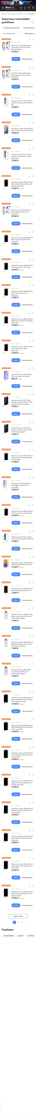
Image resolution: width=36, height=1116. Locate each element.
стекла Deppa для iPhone (11, 28)
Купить (16, 59)
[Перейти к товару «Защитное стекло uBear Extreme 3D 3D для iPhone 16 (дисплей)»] (6, 512)
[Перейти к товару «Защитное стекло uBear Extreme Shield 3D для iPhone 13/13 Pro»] (6, 563)
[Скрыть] (34, 2)
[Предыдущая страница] (10, 922)
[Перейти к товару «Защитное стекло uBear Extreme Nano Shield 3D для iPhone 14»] (6, 589)
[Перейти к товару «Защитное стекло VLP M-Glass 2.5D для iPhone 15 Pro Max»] (6, 375)
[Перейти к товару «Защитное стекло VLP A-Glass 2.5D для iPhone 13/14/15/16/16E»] (6, 538)
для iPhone (30, 935)
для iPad (20, 935)
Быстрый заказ (27, 59)
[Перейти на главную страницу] (10, 8)
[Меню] (3, 8)
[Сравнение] (25, 8)
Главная (4, 14)
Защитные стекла (22, 14)
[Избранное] (29, 8)
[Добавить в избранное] (33, 39)
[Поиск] (21, 8)
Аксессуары (11, 14)
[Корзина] (33, 8)
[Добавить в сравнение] (29, 39)
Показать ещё (18, 916)
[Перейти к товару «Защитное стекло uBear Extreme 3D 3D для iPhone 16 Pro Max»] (6, 266)
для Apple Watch (8, 935)
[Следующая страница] (25, 922)
